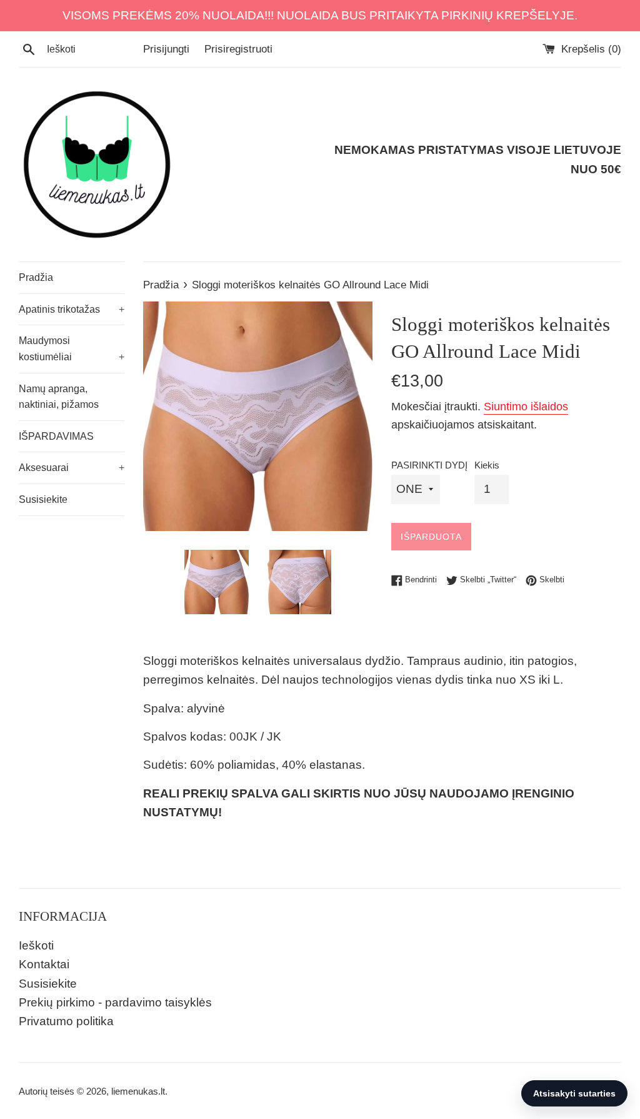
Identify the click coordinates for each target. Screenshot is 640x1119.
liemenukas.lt (138, 1091)
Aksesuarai (71, 467)
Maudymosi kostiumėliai (71, 348)
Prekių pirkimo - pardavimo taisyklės (115, 1002)
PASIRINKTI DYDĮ (429, 465)
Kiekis (486, 465)
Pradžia (36, 277)
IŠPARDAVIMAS (56, 436)
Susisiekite (43, 499)
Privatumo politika (66, 1021)
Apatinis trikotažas (71, 309)
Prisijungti (166, 49)
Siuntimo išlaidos (526, 406)
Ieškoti (36, 945)
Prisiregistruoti (238, 49)
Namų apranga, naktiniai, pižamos (59, 396)
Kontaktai (44, 964)
